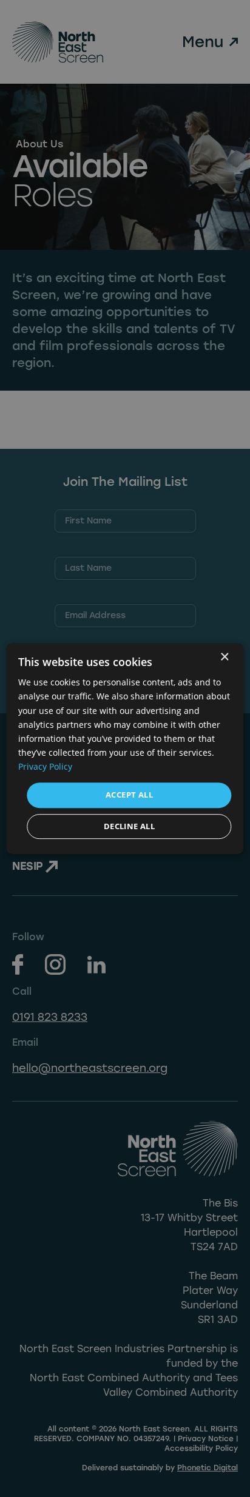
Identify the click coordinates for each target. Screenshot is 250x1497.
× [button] (224, 657)
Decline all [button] (129, 826)
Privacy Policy (45, 766)
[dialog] (124, 748)
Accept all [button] (129, 794)
